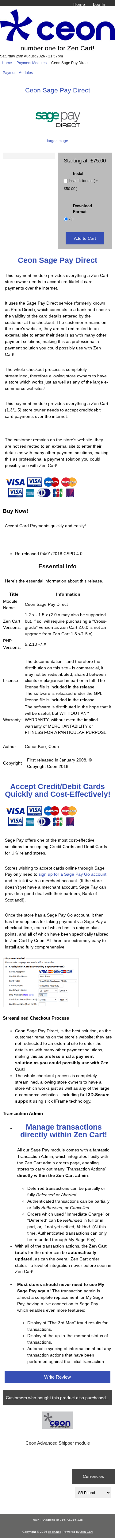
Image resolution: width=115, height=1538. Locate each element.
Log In (99, 4)
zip (71, 219)
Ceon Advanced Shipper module (57, 1443)
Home (79, 4)
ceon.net (54, 1531)
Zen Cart (86, 1531)
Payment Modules (32, 63)
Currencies (93, 1476)
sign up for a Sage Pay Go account (72, 874)
